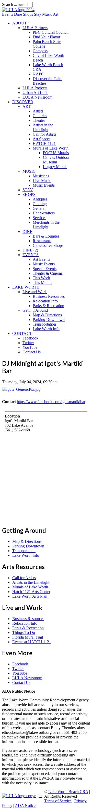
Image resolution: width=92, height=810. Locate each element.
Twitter (28, 343)
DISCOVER (22, 102)
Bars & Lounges (46, 236)
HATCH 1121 (44, 143)
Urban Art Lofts (35, 92)
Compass (40, 51)
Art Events (41, 259)
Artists (38, 111)
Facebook (30, 338)
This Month (42, 282)
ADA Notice (25, 805)
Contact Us (31, 352)
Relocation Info (45, 301)
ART (26, 106)
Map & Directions (47, 315)
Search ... (9, 4)
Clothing (40, 204)
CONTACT (22, 333)
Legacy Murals (55, 166)
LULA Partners (35, 27)
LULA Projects (34, 88)
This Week (41, 278)
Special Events (44, 268)
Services (39, 217)
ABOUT (19, 23)
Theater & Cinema (48, 273)
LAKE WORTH (26, 287)
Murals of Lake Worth (50, 148)
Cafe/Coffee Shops (48, 245)
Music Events (44, 185)
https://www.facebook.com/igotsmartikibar (51, 401)
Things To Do (23, 632)
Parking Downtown (49, 319)
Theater (39, 120)
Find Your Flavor (46, 37)
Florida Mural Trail (27, 637)
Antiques (40, 199)
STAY (27, 190)
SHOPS (29, 194)
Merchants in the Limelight (46, 224)
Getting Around (35, 310)
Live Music (42, 180)
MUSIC (29, 171)
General (39, 208)
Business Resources (49, 296)
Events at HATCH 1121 (31, 642)
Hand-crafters (44, 213)
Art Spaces (41, 139)
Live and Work (34, 292)
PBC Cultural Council (50, 32)
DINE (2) (30, 250)
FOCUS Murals (56, 153)
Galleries (40, 116)
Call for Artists (44, 134)
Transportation (44, 324)
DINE (27, 231)
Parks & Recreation (48, 305)
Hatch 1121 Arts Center (31, 591)
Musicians (41, 176)
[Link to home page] (18, 9)
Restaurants (42, 241)
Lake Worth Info (46, 329)
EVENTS (30, 254)
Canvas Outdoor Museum (56, 159)
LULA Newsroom (37, 97)
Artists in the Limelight (43, 127)
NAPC (38, 74)
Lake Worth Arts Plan (29, 596)
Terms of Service (58, 801)
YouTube (29, 347)
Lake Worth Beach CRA (68, 791)
